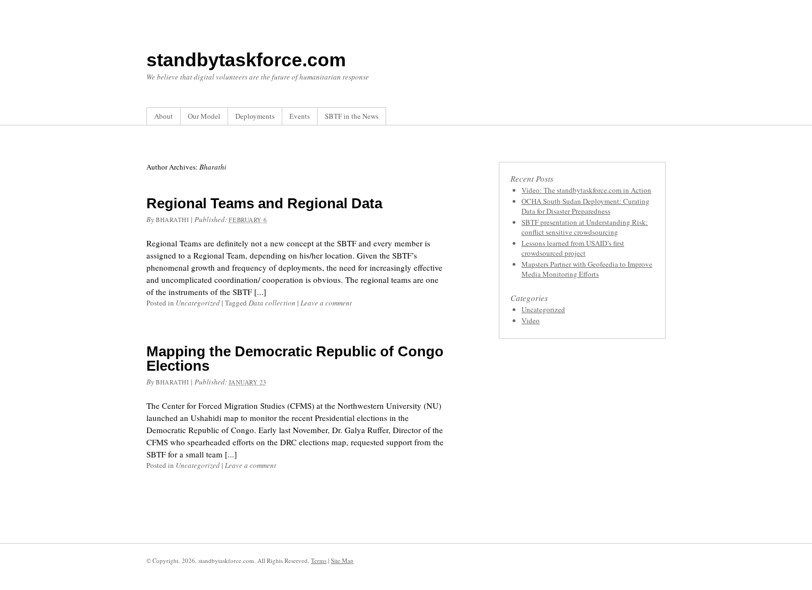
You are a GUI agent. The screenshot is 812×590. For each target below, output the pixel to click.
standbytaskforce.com (246, 59)
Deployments (255, 116)
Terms (318, 560)
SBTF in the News (351, 116)
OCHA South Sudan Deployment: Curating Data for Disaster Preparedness (585, 206)
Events (299, 116)
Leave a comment (326, 303)
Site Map (342, 560)
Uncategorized (198, 303)
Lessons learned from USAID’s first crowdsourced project (572, 248)
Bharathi (172, 219)
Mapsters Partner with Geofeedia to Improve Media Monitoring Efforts (586, 269)
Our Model (204, 116)
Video (530, 320)
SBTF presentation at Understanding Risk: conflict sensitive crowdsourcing (584, 227)
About (163, 116)
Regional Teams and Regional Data (264, 203)
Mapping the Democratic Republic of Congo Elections (295, 358)
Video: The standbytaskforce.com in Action (586, 190)
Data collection (272, 303)
